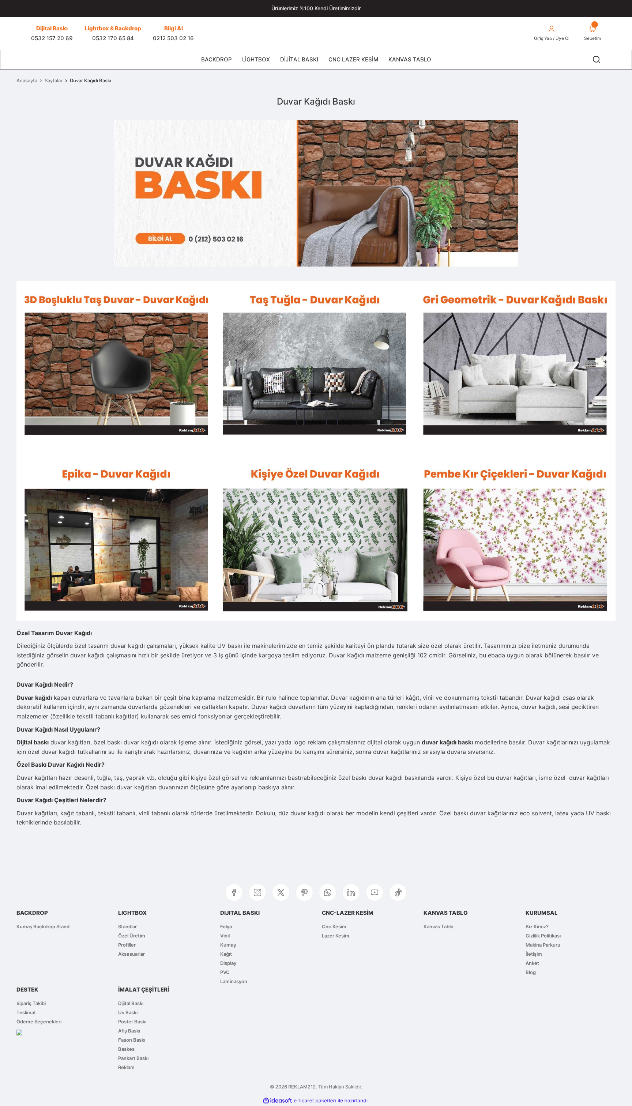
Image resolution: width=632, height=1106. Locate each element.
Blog (531, 972)
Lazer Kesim (335, 936)
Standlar (127, 926)
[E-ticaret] (315, 1100)
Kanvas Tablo (439, 926)
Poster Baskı (132, 1021)
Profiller (127, 945)
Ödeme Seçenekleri (38, 1021)
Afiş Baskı (129, 1031)
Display (228, 963)
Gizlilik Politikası (543, 936)
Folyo (226, 926)
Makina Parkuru (543, 945)
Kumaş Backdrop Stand (42, 926)
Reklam (126, 1067)
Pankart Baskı (133, 1058)
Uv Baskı (128, 1012)
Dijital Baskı (130, 1003)
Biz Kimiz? (537, 926)
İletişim (534, 954)
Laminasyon (233, 981)
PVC (225, 972)
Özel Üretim (131, 936)
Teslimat (26, 1012)
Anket (532, 963)
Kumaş (228, 945)
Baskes (126, 1049)
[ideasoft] (277, 1100)
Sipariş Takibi (31, 1003)
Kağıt (226, 954)
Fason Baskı (131, 1040)
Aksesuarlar (131, 954)
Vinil (225, 936)
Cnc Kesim (334, 926)
